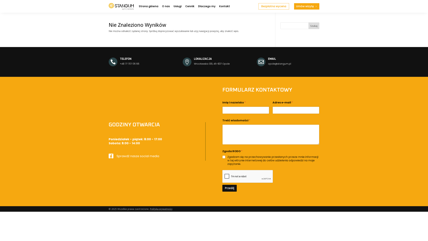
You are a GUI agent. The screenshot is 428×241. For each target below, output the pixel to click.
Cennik (189, 6)
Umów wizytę (305, 6)
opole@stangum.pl (279, 63)
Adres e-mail (283, 102)
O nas (166, 6)
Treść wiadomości (236, 120)
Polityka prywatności (161, 209)
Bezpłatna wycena (273, 6)
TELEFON (126, 59)
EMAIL (272, 59)
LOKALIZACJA (203, 59)
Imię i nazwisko (234, 102)
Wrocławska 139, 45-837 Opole (212, 63)
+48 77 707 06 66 (129, 63)
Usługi (178, 6)
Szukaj (313, 25)
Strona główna (148, 6)
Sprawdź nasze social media (138, 156)
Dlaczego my (207, 6)
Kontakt (224, 6)
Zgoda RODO (232, 151)
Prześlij (229, 188)
